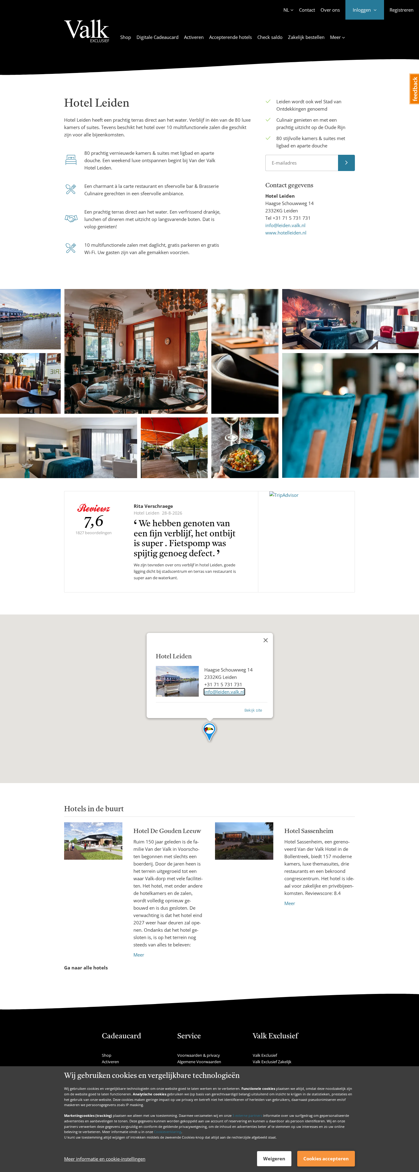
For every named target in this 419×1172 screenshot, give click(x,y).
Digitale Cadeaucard (157, 37)
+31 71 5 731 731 (292, 218)
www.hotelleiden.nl (285, 233)
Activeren (194, 37)
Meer (138, 955)
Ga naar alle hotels (86, 968)
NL (286, 10)
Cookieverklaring (167, 1131)
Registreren (401, 10)
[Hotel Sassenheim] (244, 864)
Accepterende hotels (230, 37)
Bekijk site (253, 710)
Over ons (330, 10)
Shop (125, 37)
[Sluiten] (265, 640)
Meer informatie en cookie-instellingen (104, 1159)
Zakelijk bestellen (306, 37)
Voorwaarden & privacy (198, 1055)
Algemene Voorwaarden (199, 1061)
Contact (307, 10)
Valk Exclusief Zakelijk (272, 1061)
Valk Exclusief (265, 1055)
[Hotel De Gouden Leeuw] (93, 890)
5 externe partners (247, 1115)
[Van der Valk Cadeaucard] (86, 35)
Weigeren (274, 1158)
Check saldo (270, 37)
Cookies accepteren (326, 1158)
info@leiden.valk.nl (285, 225)
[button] (209, 732)
